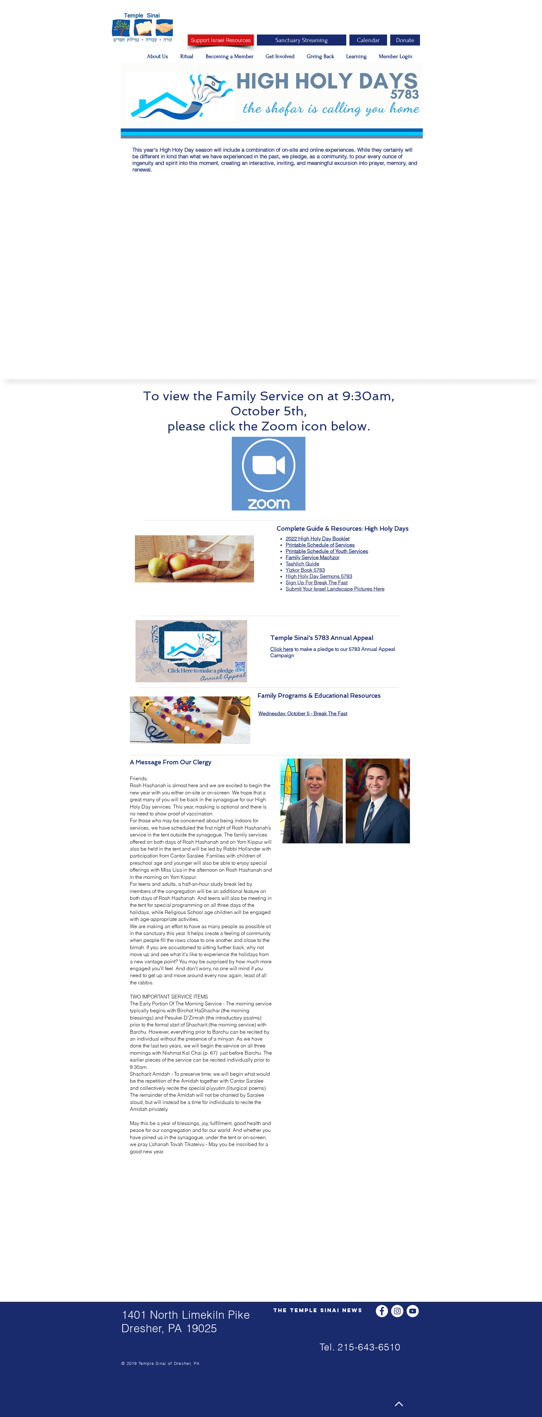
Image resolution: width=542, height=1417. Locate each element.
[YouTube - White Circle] (412, 1311)
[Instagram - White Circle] (397, 1311)
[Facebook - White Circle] (382, 1311)
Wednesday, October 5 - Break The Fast (302, 713)
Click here (281, 649)
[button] (159, 56)
